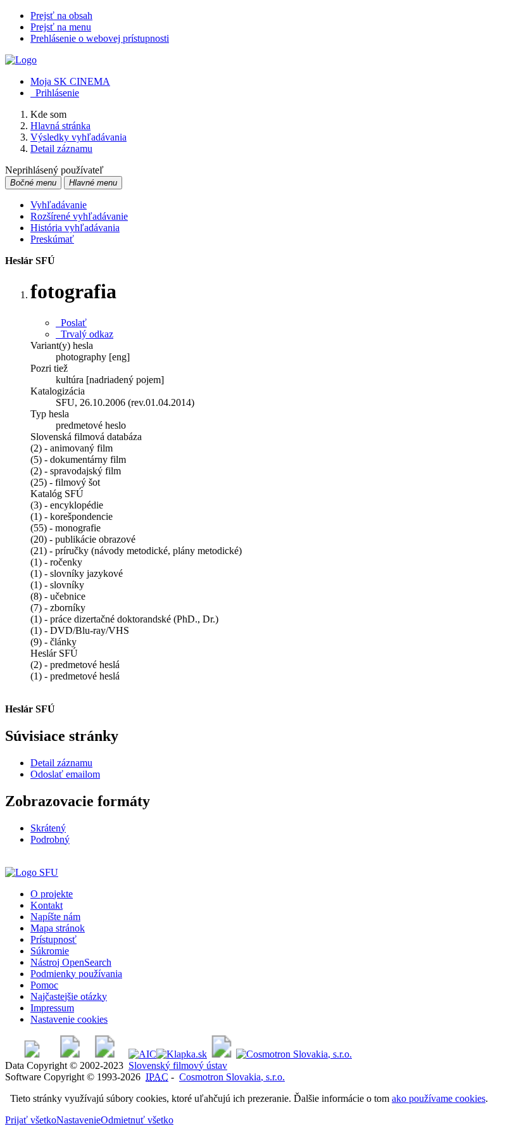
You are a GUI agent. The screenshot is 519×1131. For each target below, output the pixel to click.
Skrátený (48, 828)
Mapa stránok (57, 928)
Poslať (71, 322)
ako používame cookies (438, 1098)
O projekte (51, 893)
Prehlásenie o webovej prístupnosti (99, 38)
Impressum (52, 1007)
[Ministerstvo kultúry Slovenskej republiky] (221, 1054)
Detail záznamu (61, 762)
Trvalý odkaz (84, 334)
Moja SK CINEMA (70, 81)
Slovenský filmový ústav (177, 1065)
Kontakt (46, 905)
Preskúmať (52, 239)
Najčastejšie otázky (68, 996)
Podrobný (50, 839)
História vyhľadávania (75, 227)
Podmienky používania (76, 973)
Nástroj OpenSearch (70, 962)
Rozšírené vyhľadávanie (79, 216)
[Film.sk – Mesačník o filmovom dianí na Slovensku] (32, 1054)
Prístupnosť (53, 939)
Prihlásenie (54, 92)
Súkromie (49, 950)
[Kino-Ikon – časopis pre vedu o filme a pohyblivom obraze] (70, 1054)
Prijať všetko (30, 1120)
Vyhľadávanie (58, 204)
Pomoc (44, 985)
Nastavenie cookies (69, 1019)
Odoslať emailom (65, 774)
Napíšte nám (55, 916)
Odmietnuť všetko (137, 1120)
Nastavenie (78, 1120)
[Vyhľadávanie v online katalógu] (21, 59)
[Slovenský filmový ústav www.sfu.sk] (31, 872)
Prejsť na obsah (61, 15)
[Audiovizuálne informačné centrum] (142, 1054)
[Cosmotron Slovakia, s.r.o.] (294, 1054)
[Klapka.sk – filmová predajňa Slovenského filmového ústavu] (181, 1054)
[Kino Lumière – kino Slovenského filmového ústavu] (104, 1054)
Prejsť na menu (60, 27)
